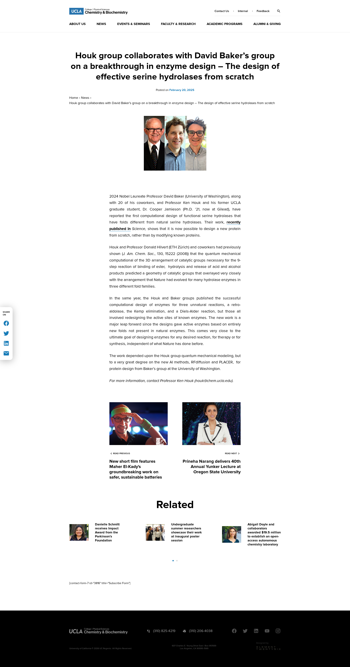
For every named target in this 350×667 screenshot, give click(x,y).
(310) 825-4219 (164, 631)
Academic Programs (224, 24)
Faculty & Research (178, 24)
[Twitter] (6, 333)
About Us (77, 24)
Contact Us (222, 11)
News (101, 24)
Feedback (263, 11)
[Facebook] (6, 323)
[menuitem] (77, 24)
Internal (243, 11)
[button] (279, 11)
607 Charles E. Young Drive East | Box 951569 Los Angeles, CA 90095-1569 (194, 647)
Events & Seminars (133, 24)
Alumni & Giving (267, 24)
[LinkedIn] (6, 343)
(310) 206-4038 (201, 631)
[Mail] (6, 353)
